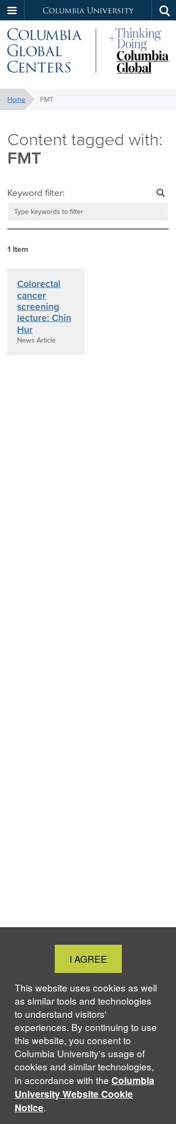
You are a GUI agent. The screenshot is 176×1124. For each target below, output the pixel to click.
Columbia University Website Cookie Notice (84, 1094)
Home (16, 99)
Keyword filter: (36, 192)
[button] (12, 10)
